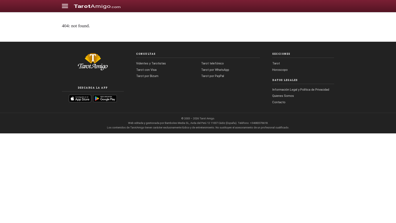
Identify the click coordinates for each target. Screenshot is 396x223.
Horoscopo (280, 70)
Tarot (276, 63)
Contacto (278, 102)
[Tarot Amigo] (97, 6)
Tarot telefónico (212, 63)
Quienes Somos (283, 96)
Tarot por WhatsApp (215, 70)
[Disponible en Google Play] (105, 98)
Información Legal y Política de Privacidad (300, 89)
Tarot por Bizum (147, 76)
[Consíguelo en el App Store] (80, 98)
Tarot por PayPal (212, 76)
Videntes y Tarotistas (151, 63)
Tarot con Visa (146, 70)
